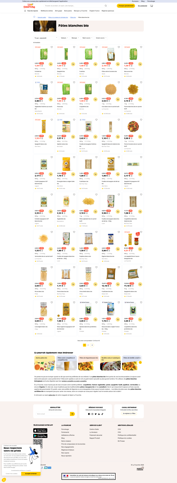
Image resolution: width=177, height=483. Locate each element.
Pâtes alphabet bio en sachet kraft (87, 220)
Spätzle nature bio (62, 144)
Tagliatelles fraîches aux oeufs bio (43, 108)
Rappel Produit (95, 438)
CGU (119, 432)
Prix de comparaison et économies (73, 444)
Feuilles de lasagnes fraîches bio (87, 145)
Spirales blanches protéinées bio (87, 328)
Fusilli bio (82, 71)
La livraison (93, 432)
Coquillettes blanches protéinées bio (130, 328)
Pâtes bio (73, 17)
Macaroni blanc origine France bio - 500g (110, 328)
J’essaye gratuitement (126, 6)
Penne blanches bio (62, 291)
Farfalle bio (38, 71)
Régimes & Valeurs (67, 450)
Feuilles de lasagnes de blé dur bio (110, 182)
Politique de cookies (125, 438)
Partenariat (65, 432)
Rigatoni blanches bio (108, 256)
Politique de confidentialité (127, 435)
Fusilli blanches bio (107, 291)
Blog (142, 1)
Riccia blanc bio (39, 291)
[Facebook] (89, 414)
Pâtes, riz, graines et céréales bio (58, 17)
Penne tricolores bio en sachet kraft (133, 145)
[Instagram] (92, 414)
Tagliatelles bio (61, 219)
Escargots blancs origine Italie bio (65, 182)
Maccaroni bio (128, 71)
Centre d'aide (94, 429)
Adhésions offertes (67, 435)
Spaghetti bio (61, 71)
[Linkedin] (99, 414)
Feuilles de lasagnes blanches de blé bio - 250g (65, 257)
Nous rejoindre (66, 456)
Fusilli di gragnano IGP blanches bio (41, 182)
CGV (119, 429)
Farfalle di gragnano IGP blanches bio (42, 220)
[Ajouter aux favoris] (52, 47)
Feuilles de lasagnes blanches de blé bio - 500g (110, 220)
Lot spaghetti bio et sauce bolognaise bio (131, 257)
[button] (140, 362)
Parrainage (151, 1)
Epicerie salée (42, 17)
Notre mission (66, 441)
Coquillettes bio (83, 106)
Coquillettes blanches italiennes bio (130, 220)
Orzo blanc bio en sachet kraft (110, 106)
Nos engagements (67, 447)
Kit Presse (121, 441)
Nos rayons (65, 453)
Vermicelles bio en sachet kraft (44, 256)
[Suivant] (92, 345)
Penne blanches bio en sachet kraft (133, 108)
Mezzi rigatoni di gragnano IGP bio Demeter (66, 328)
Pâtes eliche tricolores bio (109, 71)
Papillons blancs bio (85, 256)
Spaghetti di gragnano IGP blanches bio (131, 182)
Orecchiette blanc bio (85, 291)
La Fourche (66, 425)
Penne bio (60, 106)
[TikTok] (102, 414)
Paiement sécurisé (96, 435)
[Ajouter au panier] (51, 64)
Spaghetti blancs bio (41, 144)
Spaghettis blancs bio (130, 291)
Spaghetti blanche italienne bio (111, 144)
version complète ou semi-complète (74, 381)
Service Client (96, 425)
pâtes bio (52, 395)
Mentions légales (125, 425)
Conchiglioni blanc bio (41, 326)
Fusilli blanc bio (83, 181)
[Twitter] (95, 414)
